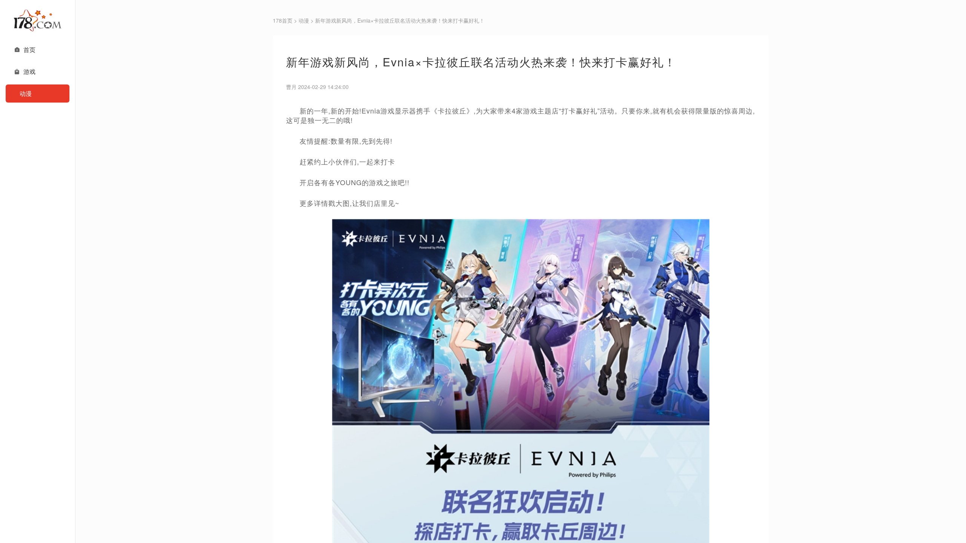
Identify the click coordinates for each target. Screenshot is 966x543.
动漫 (303, 20)
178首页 (282, 20)
